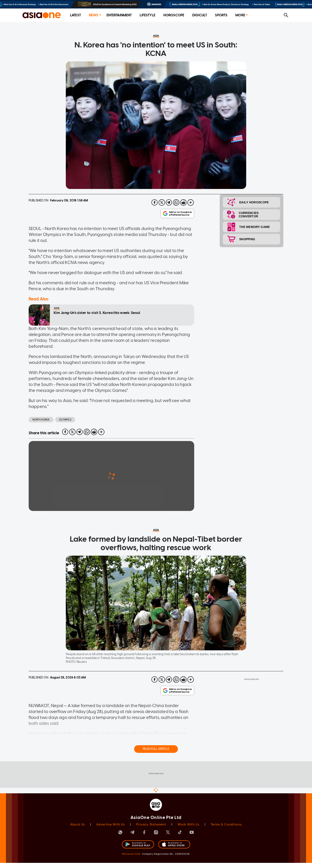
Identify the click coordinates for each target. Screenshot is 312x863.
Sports (221, 15)
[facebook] (154, 202)
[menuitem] (75, 15)
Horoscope (173, 15)
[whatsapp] (176, 202)
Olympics (65, 419)
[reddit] (183, 202)
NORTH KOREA (41, 419)
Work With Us (188, 824)
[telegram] (169, 202)
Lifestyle (147, 15)
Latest (75, 15)
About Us (77, 824)
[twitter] (161, 202)
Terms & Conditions (226, 824)
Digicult (199, 15)
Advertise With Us (110, 824)
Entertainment (119, 15)
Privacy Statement (151, 824)
